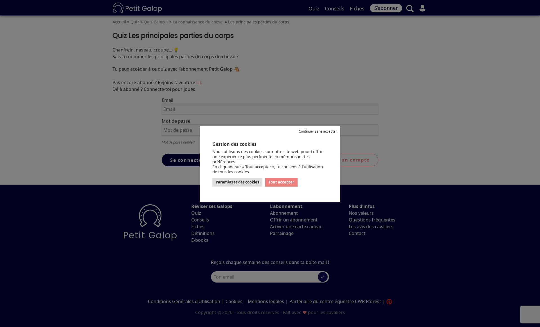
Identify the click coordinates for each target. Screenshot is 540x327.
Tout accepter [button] (281, 182)
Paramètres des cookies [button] (237, 182)
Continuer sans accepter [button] (318, 131)
